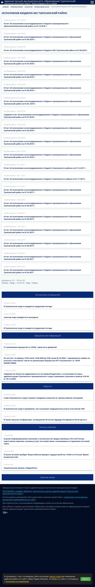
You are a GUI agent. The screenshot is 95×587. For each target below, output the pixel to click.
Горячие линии (47, 477)
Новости (47, 386)
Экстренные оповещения (47, 294)
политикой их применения (17, 581)
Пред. (12, 283)
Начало (5, 283)
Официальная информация (47, 335)
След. (28, 283)
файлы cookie (55, 576)
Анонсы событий (47, 427)
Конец (35, 283)
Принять (86, 579)
